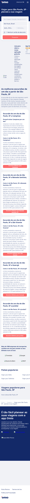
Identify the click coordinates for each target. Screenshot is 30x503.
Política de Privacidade (8, 493)
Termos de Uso (17, 489)
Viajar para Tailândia (7, 378)
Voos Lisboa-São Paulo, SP (9, 395)
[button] (9, 28)
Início (3, 402)
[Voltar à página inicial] (4, 2)
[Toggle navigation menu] (28, 2)
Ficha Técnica (5, 489)
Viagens (9, 402)
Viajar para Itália (6, 375)
